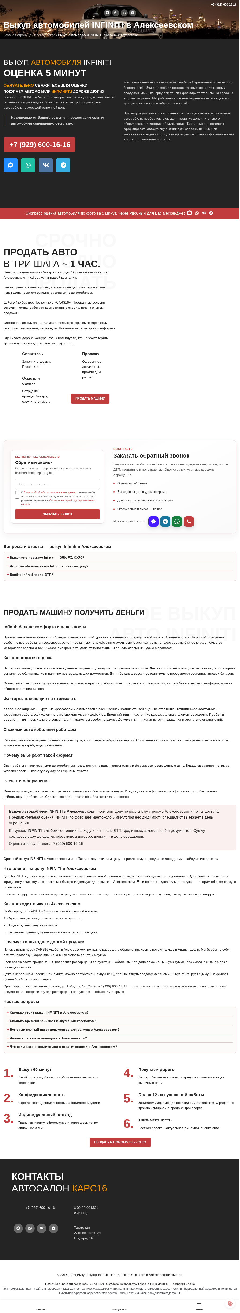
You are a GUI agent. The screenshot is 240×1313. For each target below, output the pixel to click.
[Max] (153, 521)
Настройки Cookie (181, 1300)
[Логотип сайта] (13, 4)
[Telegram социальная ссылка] (132, 12)
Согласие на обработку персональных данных (136, 1300)
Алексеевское (44, 35)
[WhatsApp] (177, 521)
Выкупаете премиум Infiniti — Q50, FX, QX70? (47, 568)
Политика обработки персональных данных (73, 1300)
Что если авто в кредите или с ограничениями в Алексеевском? (63, 1062)
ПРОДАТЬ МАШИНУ (90, 398)
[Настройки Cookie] (226, 1303)
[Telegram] (165, 521)
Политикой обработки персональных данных (50, 492)
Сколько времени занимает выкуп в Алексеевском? (53, 1036)
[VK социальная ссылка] (124, 12)
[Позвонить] (189, 521)
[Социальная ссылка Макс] (107, 12)
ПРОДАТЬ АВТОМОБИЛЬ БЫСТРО (118, 1158)
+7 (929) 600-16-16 (223, 4)
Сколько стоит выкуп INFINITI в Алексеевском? (49, 1028)
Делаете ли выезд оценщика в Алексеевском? (48, 1054)
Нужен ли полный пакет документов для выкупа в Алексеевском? (65, 1045)
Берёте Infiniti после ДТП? (31, 585)
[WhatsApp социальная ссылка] (115, 12)
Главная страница (17, 35)
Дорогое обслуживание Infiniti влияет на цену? (49, 576)
